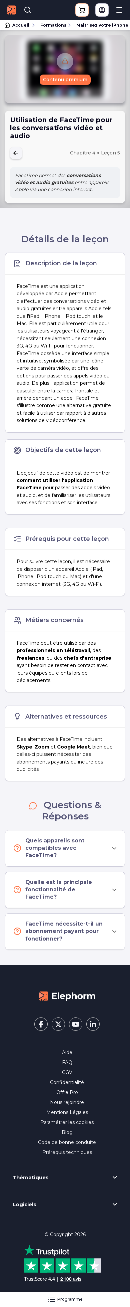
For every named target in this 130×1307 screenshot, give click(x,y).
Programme (70, 1299)
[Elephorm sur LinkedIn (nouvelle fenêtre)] (93, 1024)
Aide (67, 1052)
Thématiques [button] (31, 1178)
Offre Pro (67, 1092)
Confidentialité (67, 1082)
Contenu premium (65, 80)
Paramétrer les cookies (67, 1122)
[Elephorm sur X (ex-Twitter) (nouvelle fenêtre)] (58, 1024)
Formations (53, 25)
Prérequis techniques (67, 1152)
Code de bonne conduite (67, 1142)
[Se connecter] (102, 10)
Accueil (20, 25)
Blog (67, 1132)
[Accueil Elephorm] (67, 996)
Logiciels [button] (24, 1204)
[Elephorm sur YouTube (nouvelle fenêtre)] (75, 1024)
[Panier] (82, 10)
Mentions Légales (67, 1112)
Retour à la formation (16, 153)
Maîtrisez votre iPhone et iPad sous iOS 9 (100, 25)
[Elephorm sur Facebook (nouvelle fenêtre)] (41, 1024)
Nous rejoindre (67, 1102)
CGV (67, 1072)
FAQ (67, 1062)
